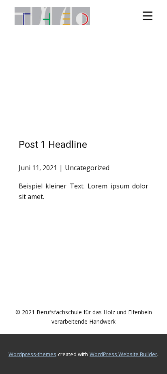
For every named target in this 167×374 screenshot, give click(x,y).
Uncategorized (87, 167)
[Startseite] (52, 16)
